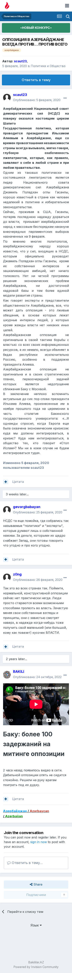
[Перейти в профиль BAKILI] (7, 675)
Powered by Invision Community (36, 967)
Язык (35, 925)
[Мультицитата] (5, 482)
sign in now (38, 842)
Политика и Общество (48, 66)
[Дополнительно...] (65, 98)
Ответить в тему (36, 80)
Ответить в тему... (27, 863)
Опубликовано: (36, 100)
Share (37, 884)
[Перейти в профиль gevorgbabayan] (7, 510)
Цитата (18, 482)
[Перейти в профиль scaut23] (7, 97)
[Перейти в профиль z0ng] (7, 577)
